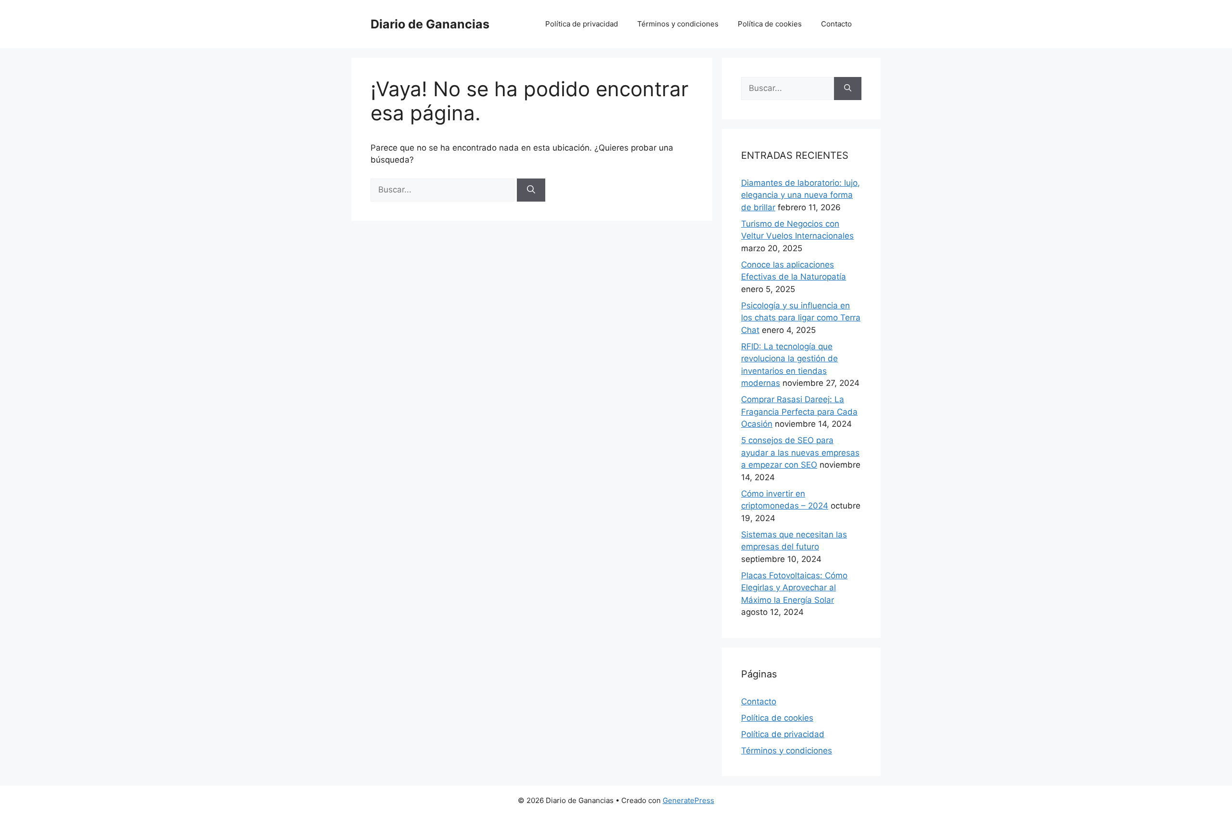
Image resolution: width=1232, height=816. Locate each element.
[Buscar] (531, 190)
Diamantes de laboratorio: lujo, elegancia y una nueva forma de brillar (800, 195)
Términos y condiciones (678, 23)
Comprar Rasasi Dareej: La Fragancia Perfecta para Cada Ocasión (799, 412)
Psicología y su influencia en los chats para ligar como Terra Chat (800, 318)
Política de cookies (770, 23)
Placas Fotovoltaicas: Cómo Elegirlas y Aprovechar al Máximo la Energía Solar (794, 588)
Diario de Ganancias (430, 24)
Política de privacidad (581, 23)
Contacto (836, 23)
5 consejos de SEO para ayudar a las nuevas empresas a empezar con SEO (800, 452)
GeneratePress (688, 800)
